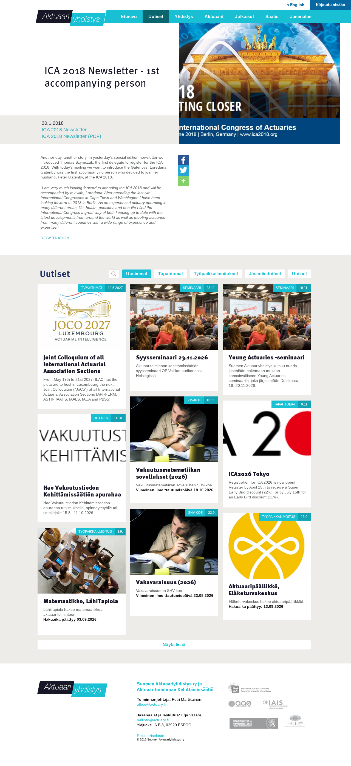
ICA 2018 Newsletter (64, 129)
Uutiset (155, 16)
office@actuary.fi (151, 704)
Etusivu (129, 16)
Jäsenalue (301, 16)
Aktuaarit (214, 16)
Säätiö (272, 16)
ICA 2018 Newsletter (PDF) (71, 136)
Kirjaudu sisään (330, 4)
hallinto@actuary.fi (153, 720)
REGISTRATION (55, 238)
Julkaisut (244, 16)
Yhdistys (184, 16)
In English (294, 4)
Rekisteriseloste (150, 735)
